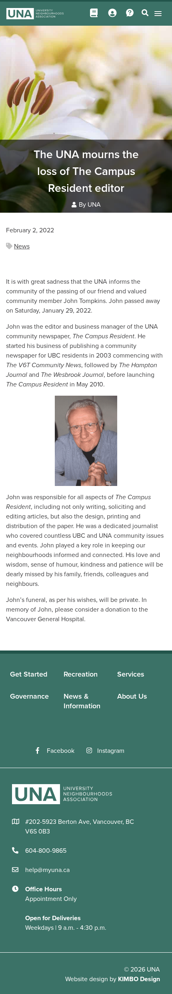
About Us (132, 696)
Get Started (28, 674)
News (22, 246)
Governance (29, 696)
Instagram (110, 751)
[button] (157, 13)
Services (130, 674)
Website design (86, 979)
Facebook (60, 751)
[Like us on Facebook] (41, 751)
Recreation (81, 674)
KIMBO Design (139, 979)
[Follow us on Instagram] (91, 751)
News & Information (82, 701)
